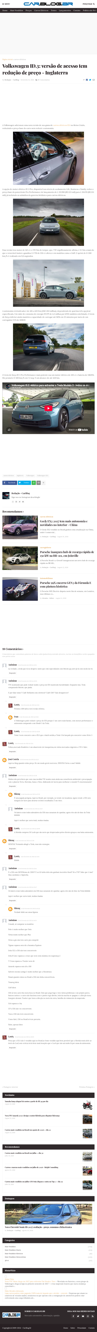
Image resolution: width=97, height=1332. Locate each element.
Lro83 (17, 704)
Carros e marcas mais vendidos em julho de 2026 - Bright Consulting (31, 1167)
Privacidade (81, 1328)
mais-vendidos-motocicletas (48, 1257)
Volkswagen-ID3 (42, 475)
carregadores (45, 547)
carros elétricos (20, 59)
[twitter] (19, 501)
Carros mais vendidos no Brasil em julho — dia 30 (24, 1153)
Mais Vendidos (16, 10)
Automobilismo (46, 578)
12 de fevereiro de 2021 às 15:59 (30, 731)
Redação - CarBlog (20, 493)
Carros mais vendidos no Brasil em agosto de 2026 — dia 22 (28, 1130)
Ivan (16, 716)
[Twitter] (90, 80)
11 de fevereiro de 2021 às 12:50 (24, 840)
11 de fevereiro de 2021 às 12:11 (24, 743)
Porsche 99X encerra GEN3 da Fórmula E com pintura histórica (65, 584)
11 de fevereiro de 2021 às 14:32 (30, 908)
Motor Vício (9, 1279)
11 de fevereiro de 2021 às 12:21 (29, 759)
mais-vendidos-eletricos (48, 1254)
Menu (7, 4)
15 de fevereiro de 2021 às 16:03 (24, 1037)
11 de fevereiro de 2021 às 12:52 (30, 794)
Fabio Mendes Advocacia (14, 1291)
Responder (12, 673)
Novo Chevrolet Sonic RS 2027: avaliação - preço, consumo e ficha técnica (38, 1227)
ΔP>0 (48, 1261)
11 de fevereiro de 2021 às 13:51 (30, 856)
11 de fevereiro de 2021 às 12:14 (30, 705)
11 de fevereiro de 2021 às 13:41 (27, 868)
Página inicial (7, 59)
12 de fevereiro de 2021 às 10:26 (28, 717)
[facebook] (16, 501)
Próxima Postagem (86, 1087)
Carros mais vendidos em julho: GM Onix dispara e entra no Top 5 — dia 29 (34, 1182)
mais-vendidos (48, 1247)
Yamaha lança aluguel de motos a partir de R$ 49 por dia (26, 1101)
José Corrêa (13, 759)
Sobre (73, 1328)
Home (5, 10)
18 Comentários (44, 80)
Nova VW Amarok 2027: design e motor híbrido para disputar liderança (32, 1116)
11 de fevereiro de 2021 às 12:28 (27, 775)
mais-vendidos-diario (48, 1250)
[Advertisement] (48, 33)
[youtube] (23, 501)
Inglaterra (20, 475)
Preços (29, 10)
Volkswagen (30, 475)
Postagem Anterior (11, 1087)
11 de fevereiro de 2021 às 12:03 (27, 681)
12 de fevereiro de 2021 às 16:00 (30, 829)
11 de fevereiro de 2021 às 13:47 (33, 809)
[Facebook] (87, 80)
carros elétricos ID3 (61, 125)
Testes (53, 10)
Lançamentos (65, 10)
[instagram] (12, 501)
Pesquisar (87, 4)
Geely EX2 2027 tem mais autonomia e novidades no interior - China (64, 523)
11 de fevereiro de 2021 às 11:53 (27, 665)
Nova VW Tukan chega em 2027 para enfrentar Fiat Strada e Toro (30, 1281)
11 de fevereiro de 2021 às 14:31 (27, 920)
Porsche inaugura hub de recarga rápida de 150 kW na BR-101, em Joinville (67, 553)
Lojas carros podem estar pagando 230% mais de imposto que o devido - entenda (36, 1293)
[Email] (94, 80)
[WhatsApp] (34, 483)
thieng (17, 793)
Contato (76, 10)
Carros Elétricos (41, 10)
